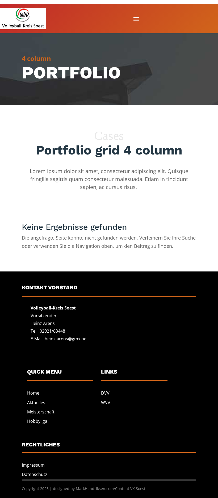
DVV (105, 393)
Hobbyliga (37, 421)
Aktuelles (36, 402)
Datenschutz (34, 474)
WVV (105, 402)
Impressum (33, 465)
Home (33, 393)
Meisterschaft (40, 412)
